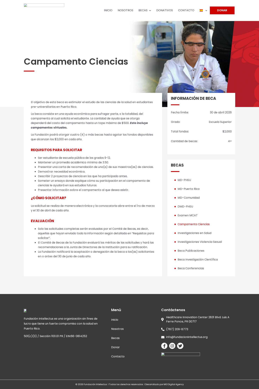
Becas (115, 338)
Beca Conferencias (191, 268)
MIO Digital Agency (174, 384)
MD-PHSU (184, 180)
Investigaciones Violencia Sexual (200, 242)
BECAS (142, 10)
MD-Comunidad (189, 198)
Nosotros (117, 329)
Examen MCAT (188, 215)
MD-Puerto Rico (189, 189)
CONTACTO (186, 10)
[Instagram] (172, 346)
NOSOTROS (125, 10)
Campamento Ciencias (194, 224)
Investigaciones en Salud (194, 233)
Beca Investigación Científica (198, 259)
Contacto (118, 356)
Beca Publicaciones (191, 251)
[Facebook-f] (164, 346)
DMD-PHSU (185, 206)
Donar (115, 347)
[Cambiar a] (203, 10)
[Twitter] (180, 346)
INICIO (108, 10)
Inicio (114, 320)
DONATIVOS (164, 10)
